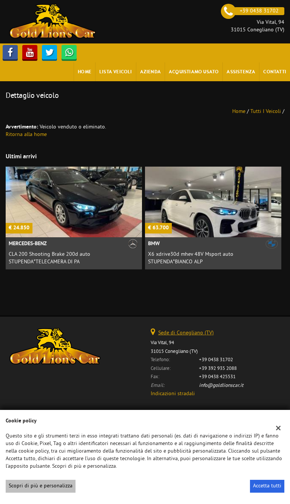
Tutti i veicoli (265, 111)
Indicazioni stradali (173, 394)
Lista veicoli (115, 71)
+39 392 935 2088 (218, 368)
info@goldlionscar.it (221, 385)
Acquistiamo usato (194, 71)
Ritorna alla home (26, 134)
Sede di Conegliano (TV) (186, 333)
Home (84, 71)
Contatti (274, 71)
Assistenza (241, 71)
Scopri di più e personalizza (40, 486)
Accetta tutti (267, 486)
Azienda (150, 71)
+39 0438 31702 (216, 360)
